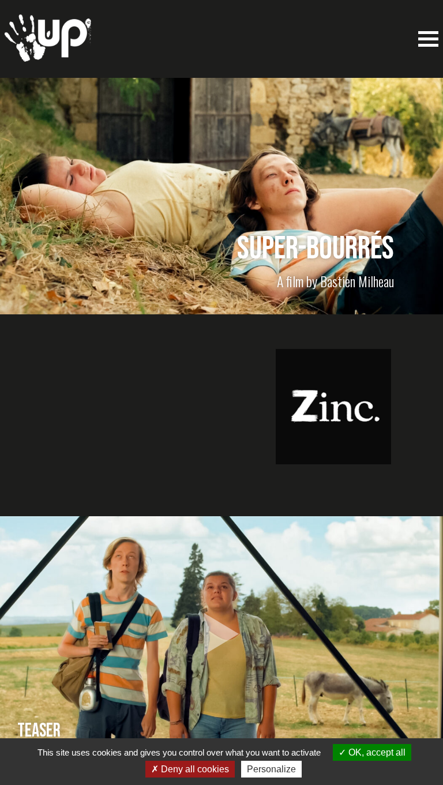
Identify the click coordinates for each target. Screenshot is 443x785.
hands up (48, 43)
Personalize (271, 769)
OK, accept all (376, 752)
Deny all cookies (194, 769)
